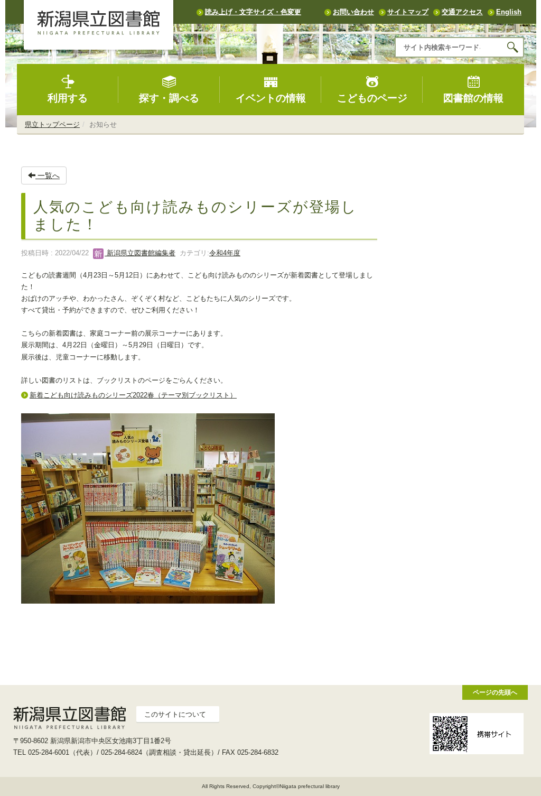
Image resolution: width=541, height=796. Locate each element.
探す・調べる (169, 98)
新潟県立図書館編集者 (140, 253)
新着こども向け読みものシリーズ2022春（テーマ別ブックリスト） (133, 395)
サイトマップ (407, 12)
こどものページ (372, 98)
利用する (68, 98)
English (508, 12)
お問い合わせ (353, 12)
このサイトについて (175, 714)
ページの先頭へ (495, 692)
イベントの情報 (271, 98)
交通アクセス (462, 12)
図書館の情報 (473, 98)
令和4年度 (224, 253)
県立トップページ (52, 124)
